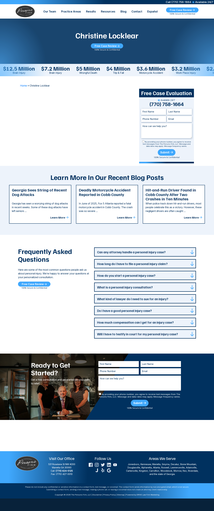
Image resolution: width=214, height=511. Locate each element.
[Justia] (96, 470)
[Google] (109, 470)
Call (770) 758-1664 (178, 2)
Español (152, 11)
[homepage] (25, 11)
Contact (136, 11)
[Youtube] (115, 464)
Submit (165, 152)
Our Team (49, 11)
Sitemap (120, 495)
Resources (108, 11)
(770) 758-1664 (166, 104)
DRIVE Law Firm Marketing (148, 495)
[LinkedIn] (109, 464)
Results (91, 11)
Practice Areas (71, 11)
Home (23, 85)
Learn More (57, 217)
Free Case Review (181, 10)
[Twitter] (103, 464)
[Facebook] (90, 464)
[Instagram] (96, 464)
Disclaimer (97, 495)
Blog (123, 11)
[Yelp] (103, 470)
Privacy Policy (109, 495)
